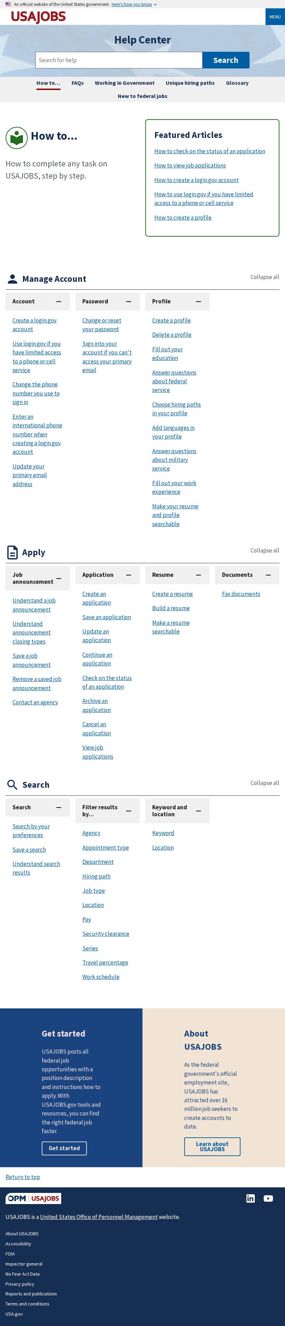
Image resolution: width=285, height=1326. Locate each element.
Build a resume (171, 608)
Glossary (237, 82)
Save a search (29, 849)
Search (22, 807)
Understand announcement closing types (32, 632)
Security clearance (105, 934)
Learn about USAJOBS (212, 1146)
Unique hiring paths (190, 82)
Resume (162, 575)
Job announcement (33, 578)
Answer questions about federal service (174, 381)
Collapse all (265, 277)
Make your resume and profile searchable (175, 515)
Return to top (23, 1177)
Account (24, 301)
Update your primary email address (30, 475)
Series (90, 948)
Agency (91, 833)
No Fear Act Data (23, 1274)
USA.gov (14, 1314)
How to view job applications (190, 165)
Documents (237, 575)
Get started (64, 1148)
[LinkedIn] (251, 1202)
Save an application (106, 617)
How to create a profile (183, 217)
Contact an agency (35, 702)
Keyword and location (169, 810)
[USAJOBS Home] (138, 16)
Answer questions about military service (174, 460)
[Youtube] (268, 1202)
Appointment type (105, 847)
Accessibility (18, 1244)
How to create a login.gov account (196, 180)
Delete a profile (172, 334)
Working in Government (125, 82)
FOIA (10, 1254)
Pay (86, 919)
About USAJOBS (22, 1233)
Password (95, 301)
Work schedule (101, 977)
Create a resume (172, 594)
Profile (161, 301)
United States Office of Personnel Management (99, 1217)
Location (93, 905)
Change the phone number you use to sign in (36, 393)
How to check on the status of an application (209, 151)
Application (98, 575)
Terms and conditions (27, 1304)
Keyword (163, 833)
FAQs (78, 82)
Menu (275, 17)
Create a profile (171, 320)
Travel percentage (105, 962)
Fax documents (241, 594)
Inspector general (24, 1264)
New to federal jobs (143, 95)
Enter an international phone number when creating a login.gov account (37, 434)
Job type (93, 890)
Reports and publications (31, 1294)
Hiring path (96, 876)
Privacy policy (20, 1284)
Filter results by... (99, 810)
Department (98, 862)
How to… (48, 82)
